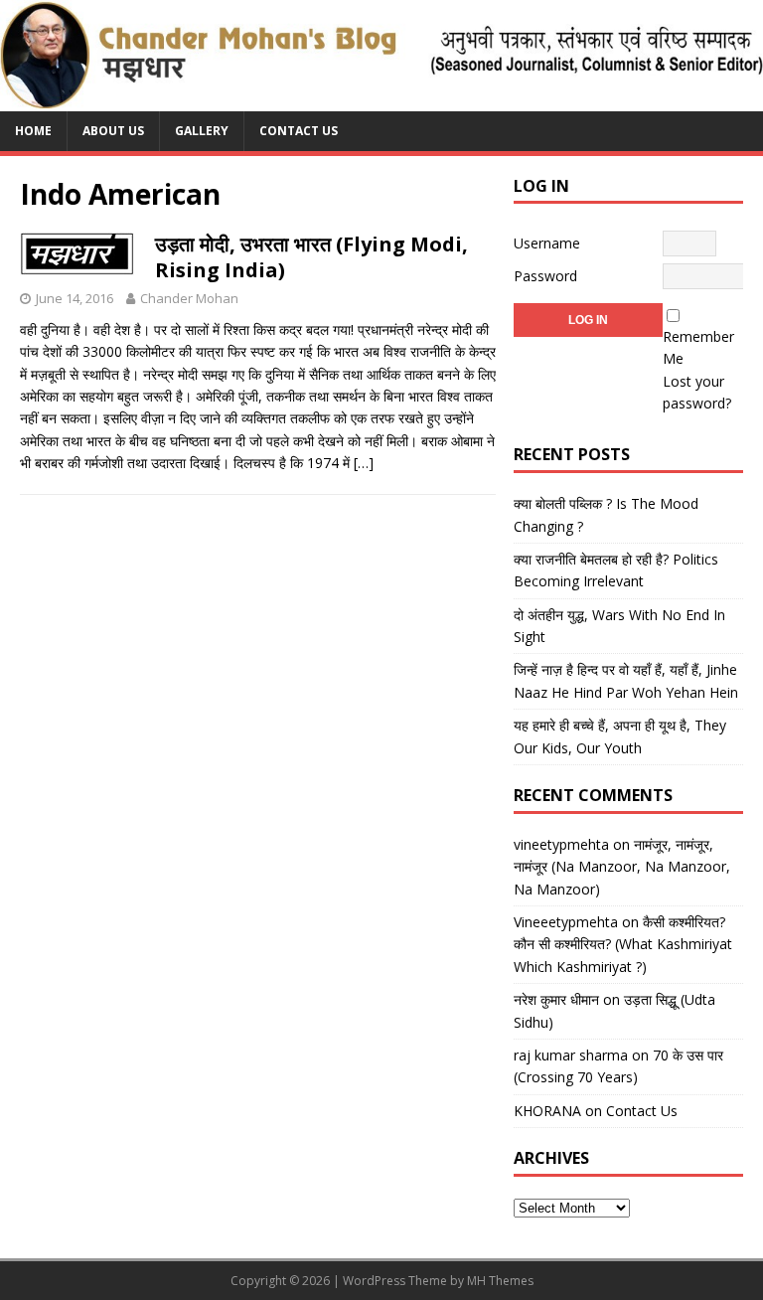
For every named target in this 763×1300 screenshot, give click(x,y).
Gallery (202, 130)
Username (547, 243)
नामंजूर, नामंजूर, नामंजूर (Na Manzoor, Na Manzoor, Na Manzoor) (622, 866)
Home (33, 130)
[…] (364, 462)
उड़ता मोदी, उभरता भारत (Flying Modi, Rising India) (311, 257)
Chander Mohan (189, 298)
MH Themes (500, 1280)
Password (545, 275)
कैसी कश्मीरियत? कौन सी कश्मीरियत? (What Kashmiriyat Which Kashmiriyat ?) (623, 944)
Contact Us (298, 130)
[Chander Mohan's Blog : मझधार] (381, 99)
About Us (113, 130)
